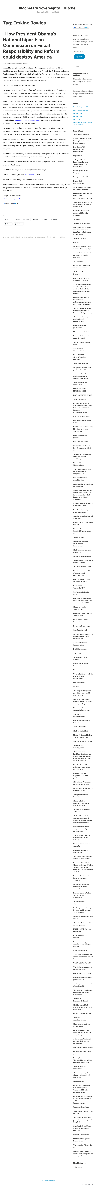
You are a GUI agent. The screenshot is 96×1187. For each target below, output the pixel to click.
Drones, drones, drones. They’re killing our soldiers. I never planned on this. (82, 1060)
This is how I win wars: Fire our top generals (82, 924)
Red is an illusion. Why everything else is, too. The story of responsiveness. (82, 1032)
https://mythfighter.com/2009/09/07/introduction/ (82, 123)
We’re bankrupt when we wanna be (81, 845)
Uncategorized (28, 237)
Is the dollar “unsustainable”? (79, 586)
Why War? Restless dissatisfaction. (80, 478)
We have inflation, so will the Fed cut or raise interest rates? (83, 676)
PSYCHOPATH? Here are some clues (82, 930)
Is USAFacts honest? (80, 649)
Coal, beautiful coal (80, 630)
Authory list (76, 119)
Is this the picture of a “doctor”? (80, 936)
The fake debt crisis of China (80, 658)
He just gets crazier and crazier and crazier (81, 266)
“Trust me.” (77, 219)
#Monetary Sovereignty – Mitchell (48, 8)
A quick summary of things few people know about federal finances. (82, 140)
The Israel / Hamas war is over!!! (81, 273)
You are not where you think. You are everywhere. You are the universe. (83, 956)
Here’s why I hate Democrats (78, 182)
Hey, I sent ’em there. (80, 441)
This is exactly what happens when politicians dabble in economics (83, 992)
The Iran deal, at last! (80, 731)
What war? (77, 653)
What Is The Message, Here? (78, 464)
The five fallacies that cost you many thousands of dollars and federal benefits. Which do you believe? (82, 819)
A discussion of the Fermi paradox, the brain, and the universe (82, 1041)
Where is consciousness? (81, 1134)
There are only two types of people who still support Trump (82, 319)
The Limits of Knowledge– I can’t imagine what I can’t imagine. (82, 456)
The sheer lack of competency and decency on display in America (82, 803)
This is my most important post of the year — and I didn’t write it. (82, 692)
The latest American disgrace (80, 1018)
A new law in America (80, 950)
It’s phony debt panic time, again (80, 171)
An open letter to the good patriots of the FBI (82, 368)
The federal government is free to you (82, 551)
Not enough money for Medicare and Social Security (80, 543)
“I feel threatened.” (80, 399)
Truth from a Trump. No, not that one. (83, 1112)
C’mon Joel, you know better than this (83, 523)
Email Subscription (80, 35)
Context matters (79, 682)
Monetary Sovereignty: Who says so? (83, 917)
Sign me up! (79, 57)
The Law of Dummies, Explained (80, 999)
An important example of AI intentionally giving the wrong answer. (83, 636)
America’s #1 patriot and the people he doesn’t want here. (82, 255)
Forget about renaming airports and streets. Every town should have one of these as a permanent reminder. (82, 407)
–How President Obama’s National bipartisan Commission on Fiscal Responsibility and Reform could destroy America (31, 45)
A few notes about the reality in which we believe (83, 504)
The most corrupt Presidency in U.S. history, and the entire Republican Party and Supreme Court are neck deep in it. (82, 756)
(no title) (76, 686)
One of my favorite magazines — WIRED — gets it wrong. (81, 775)
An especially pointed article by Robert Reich (83, 789)
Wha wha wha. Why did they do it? (83, 1146)
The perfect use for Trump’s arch (79, 608)
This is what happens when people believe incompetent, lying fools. (82, 1119)
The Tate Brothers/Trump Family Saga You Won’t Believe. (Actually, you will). (82, 310)
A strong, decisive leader (81, 416)
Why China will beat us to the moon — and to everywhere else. (82, 471)
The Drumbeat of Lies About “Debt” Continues (83, 561)
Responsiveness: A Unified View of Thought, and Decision (82, 895)
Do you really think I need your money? (82, 1052)
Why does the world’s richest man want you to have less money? (81, 767)
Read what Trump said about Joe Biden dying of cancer (81, 212)
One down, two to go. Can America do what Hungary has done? (82, 944)
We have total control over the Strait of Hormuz (82, 188)
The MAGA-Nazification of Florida (81, 810)
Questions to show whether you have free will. (82, 978)
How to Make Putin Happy (82, 973)
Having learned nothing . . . (82, 177)
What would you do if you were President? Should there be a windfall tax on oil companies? (82, 230)
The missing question (80, 363)
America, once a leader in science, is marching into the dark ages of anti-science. (83, 1153)
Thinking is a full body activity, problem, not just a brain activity (82, 1007)
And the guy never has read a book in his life (82, 985)
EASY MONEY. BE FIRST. (82, 395)
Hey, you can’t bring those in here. (82, 421)
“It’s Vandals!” (78, 261)
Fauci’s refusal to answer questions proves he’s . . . (81, 279)
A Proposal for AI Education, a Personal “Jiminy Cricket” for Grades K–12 (80, 163)
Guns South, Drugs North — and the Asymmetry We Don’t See (83, 1128)
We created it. (78, 670)
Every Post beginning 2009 (81, 107)
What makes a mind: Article (83, 1047)
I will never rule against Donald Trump (81, 1139)
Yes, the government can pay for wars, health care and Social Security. (83, 910)
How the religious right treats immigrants (81, 511)
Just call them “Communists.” (78, 349)
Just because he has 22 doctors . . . (81, 593)
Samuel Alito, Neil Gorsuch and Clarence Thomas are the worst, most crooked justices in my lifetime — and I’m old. (82, 494)
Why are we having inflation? (79, 715)
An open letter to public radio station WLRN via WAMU (81, 886)
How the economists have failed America (81, 721)
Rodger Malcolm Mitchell (12, 237)
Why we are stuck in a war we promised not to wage (82, 709)
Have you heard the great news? (79, 326)
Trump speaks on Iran (81, 1107)
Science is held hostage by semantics (81, 664)
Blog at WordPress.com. (48, 1180)
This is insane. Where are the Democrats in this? (82, 783)
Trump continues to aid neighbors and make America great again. (81, 376)
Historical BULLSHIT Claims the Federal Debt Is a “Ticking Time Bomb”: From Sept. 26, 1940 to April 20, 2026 (83, 867)
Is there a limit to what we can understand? (82, 337)
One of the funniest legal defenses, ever (81, 851)
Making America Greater (82, 556)
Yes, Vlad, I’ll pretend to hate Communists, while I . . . (82, 447)
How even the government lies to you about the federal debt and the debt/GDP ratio (83, 600)
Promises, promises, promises (80, 436)
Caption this (77, 155)
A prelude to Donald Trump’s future (80, 643)
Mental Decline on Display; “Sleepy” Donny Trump (82, 736)
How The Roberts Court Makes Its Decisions (81, 580)
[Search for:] (83, 66)
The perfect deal (78, 537)
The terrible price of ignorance (79, 1067)
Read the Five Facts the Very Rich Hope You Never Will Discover (83, 428)
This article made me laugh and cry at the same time (82, 857)
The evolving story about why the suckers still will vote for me (81, 1075)
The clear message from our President (81, 1025)
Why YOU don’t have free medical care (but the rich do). (82, 837)
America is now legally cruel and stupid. (83, 517)
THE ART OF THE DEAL (82, 566)
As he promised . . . (79, 1081)
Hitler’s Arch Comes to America (80, 620)
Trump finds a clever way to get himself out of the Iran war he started (82, 204)
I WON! (76, 242)
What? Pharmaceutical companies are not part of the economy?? (82, 828)
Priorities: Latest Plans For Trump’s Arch (82, 614)
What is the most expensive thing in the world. (82, 968)
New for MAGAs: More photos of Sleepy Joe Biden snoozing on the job (82, 701)
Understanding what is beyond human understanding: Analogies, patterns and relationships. (82, 300)
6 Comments (41, 237)
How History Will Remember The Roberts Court (79, 149)
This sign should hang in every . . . (81, 343)
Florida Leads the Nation (82, 1013)
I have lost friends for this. (82, 332)
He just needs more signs (81, 626)
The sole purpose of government (79, 902)
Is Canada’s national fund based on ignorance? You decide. (82, 878)
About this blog (77, 113)
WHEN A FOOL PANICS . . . (83, 963)
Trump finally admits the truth (80, 795)
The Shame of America (81, 134)
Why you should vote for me (82, 741)
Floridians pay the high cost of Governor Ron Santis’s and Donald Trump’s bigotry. (82, 1099)
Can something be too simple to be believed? (83, 485)
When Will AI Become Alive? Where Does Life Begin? (81, 357)
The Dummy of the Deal (81, 223)
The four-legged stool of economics (80, 383)
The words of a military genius (78, 746)
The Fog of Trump (79, 238)
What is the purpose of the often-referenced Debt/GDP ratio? (82, 573)
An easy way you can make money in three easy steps (82, 247)
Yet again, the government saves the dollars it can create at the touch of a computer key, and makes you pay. (82, 289)
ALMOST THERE (79, 727)
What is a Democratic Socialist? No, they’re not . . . (82, 531)
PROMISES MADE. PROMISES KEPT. (80, 389)
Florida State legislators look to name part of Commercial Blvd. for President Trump (81, 1088)
